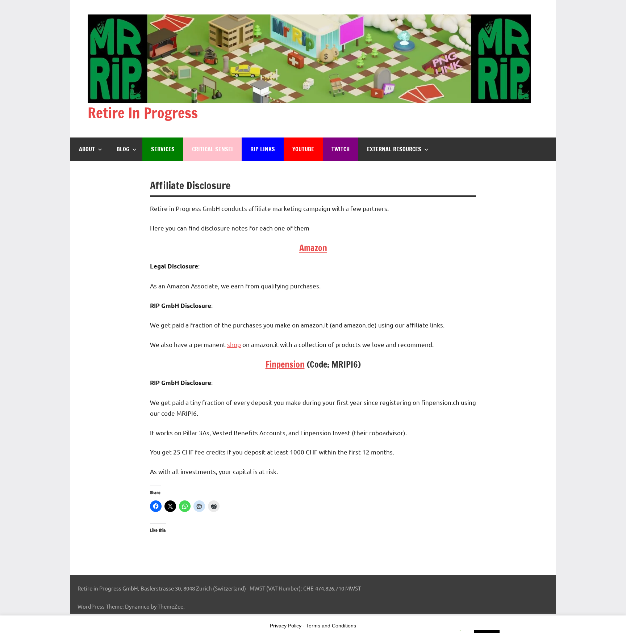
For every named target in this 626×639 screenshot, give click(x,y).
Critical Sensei (212, 149)
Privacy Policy (285, 626)
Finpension (285, 364)
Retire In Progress (143, 112)
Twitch (340, 149)
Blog (123, 149)
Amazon (313, 248)
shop (234, 344)
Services (163, 149)
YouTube (303, 149)
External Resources (394, 149)
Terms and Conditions (331, 626)
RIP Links (262, 149)
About (87, 149)
